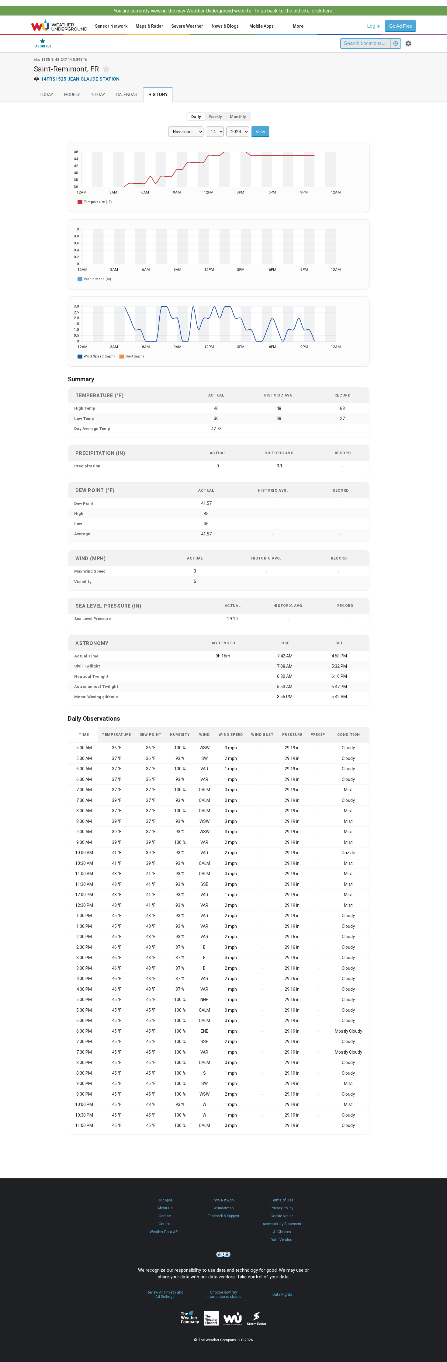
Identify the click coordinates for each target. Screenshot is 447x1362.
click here (322, 11)
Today (46, 94)
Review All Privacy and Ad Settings (165, 1294)
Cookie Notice (282, 1216)
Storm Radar (256, 1318)
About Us (165, 1208)
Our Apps (165, 1200)
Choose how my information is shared (223, 1294)
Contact (165, 1216)
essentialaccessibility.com (223, 1254)
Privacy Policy (282, 1208)
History (158, 94)
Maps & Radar (149, 26)
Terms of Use (282, 1200)
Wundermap (223, 1208)
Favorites (42, 46)
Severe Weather (187, 26)
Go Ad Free (400, 26)
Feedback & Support (223, 1216)
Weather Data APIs (165, 1232)
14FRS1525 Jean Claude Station (80, 79)
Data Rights (282, 1294)
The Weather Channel (211, 1318)
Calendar (126, 94)
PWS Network (223, 1200)
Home (59, 25)
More (298, 26)
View (260, 131)
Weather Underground (233, 1318)
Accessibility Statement (282, 1224)
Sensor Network (111, 26)
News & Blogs (225, 26)
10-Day (98, 94)
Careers (165, 1224)
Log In (373, 26)
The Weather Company (190, 1318)
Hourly (72, 94)
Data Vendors (282, 1240)
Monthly (238, 116)
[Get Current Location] (395, 43)
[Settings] (408, 43)
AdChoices (282, 1232)
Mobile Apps (261, 26)
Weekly (215, 116)
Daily (196, 116)
